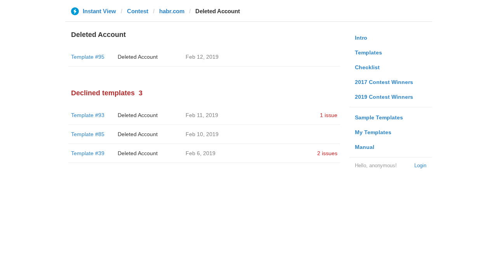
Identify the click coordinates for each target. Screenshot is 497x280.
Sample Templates (379, 117)
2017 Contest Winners (384, 82)
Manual (364, 147)
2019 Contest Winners (384, 97)
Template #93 (87, 115)
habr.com (171, 11)
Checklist (367, 67)
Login (420, 165)
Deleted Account (138, 57)
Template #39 (87, 153)
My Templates (373, 132)
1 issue (328, 115)
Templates (368, 52)
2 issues (327, 153)
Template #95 (87, 57)
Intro (361, 38)
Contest (137, 11)
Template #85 (87, 134)
